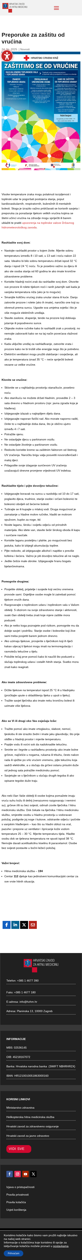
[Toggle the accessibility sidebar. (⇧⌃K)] (7, 56)
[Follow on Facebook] (9, 1174)
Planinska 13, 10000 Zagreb (35, 1011)
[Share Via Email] (33, 925)
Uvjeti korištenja (16, 1209)
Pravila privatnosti (17, 1194)
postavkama (60, 1246)
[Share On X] (24, 925)
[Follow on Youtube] (25, 1174)
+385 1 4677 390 (28, 980)
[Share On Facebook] (7, 925)
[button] (57, 8)
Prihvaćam (13, 1253)
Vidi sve (16, 1149)
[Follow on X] (33, 1174)
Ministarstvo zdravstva (20, 1107)
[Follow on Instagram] (17, 1174)
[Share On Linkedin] (15, 925)
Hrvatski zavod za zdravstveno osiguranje (32, 1126)
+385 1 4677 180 (25, 992)
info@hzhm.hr (28, 1001)
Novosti (25, 49)
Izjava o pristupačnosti (20, 1187)
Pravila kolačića (16, 1202)
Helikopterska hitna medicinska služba (30, 1117)
